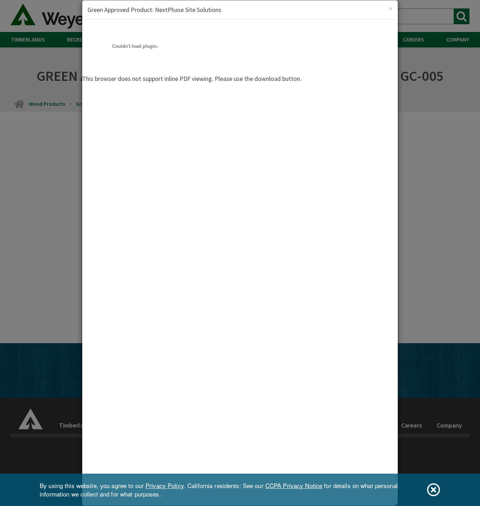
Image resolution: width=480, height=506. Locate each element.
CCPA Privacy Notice (293, 485)
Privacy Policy (164, 485)
